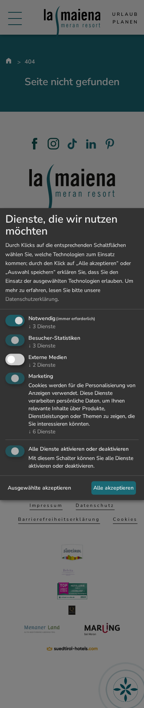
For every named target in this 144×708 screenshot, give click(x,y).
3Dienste (41, 326)
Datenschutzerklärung (31, 299)
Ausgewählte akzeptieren (39, 488)
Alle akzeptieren (113, 488)
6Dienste (41, 432)
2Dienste (41, 365)
